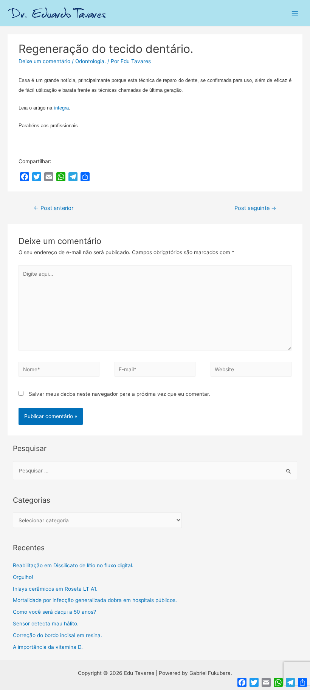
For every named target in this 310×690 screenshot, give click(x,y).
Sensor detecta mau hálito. (46, 624)
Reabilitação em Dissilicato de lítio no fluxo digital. (73, 565)
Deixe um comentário (44, 61)
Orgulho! (23, 577)
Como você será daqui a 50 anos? (54, 612)
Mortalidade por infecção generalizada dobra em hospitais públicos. (95, 600)
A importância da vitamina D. (48, 647)
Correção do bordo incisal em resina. (57, 635)
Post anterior (53, 208)
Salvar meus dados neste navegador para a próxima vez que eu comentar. (119, 394)
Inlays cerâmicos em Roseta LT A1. (55, 589)
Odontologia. (90, 61)
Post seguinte (255, 208)
